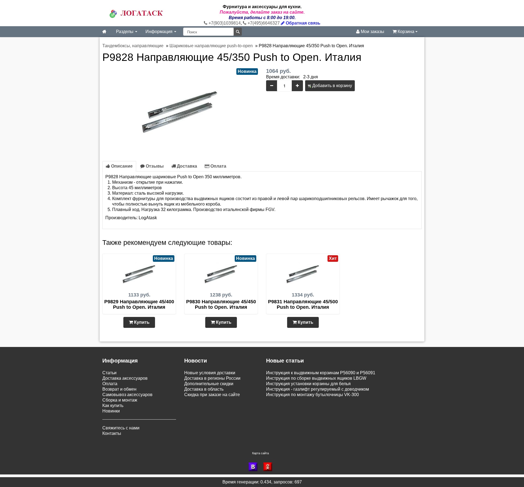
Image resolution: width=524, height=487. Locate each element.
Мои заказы (372, 31)
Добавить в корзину (331, 85)
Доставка (186, 166)
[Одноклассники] (269, 466)
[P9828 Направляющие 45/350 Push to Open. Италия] (180, 108)
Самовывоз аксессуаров (127, 394)
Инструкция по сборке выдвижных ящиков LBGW (316, 378)
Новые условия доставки (209, 372)
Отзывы (154, 166)
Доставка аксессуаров (125, 378)
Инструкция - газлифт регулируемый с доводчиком (317, 389)
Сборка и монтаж (119, 400)
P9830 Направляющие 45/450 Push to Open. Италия (221, 304)
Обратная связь (302, 23)
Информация (159, 31)
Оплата (217, 166)
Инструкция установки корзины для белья (308, 383)
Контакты (111, 433)
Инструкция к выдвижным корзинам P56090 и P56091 (320, 372)
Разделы (125, 31)
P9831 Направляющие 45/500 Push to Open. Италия (303, 304)
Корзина (406, 31)
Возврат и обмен (119, 389)
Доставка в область (204, 389)
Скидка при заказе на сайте (212, 394)
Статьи (109, 372)
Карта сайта (260, 453)
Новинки (111, 411)
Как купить (112, 405)
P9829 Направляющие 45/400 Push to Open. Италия (139, 304)
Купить (141, 322)
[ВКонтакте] (255, 466)
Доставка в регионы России (212, 378)
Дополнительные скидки (208, 383)
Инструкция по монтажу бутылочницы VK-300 (312, 394)
